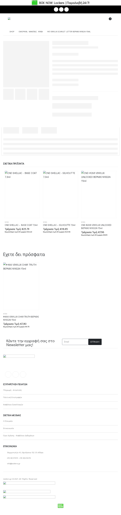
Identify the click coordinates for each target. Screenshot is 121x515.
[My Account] (100, 20)
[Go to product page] (22, 194)
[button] (5, 20)
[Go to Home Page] (4, 31)
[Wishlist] (115, 20)
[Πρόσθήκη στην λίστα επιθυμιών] (38, 222)
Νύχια (7, 222)
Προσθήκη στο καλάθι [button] (34, 176)
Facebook (8, 374)
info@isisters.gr (13, 463)
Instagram (15, 374)
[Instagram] (61, 9)
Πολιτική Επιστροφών (12, 397)
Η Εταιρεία (8, 421)
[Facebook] (56, 9)
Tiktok (23, 374)
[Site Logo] (16, 20)
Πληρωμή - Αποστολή (12, 390)
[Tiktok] (66, 9)
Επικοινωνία (8, 428)
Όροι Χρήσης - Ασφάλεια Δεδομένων (18, 435)
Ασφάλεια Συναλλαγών (13, 404)
